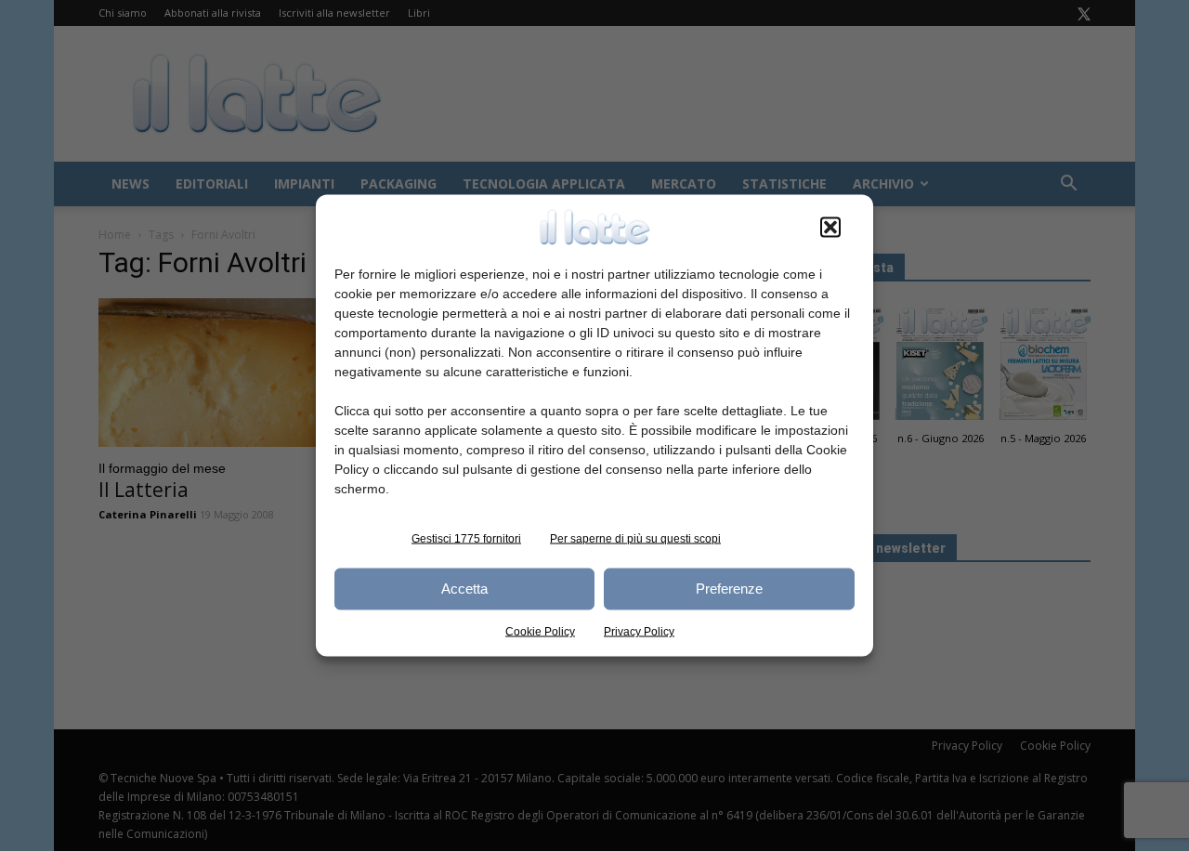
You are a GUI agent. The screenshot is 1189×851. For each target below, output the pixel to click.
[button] (830, 226)
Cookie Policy (540, 630)
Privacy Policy (639, 630)
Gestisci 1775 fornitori (466, 537)
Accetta (464, 588)
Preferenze (729, 588)
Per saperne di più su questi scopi (635, 537)
